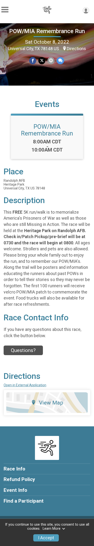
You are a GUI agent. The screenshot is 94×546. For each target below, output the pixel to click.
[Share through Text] (60, 60)
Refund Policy (19, 479)
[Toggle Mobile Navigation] (5, 10)
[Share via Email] (50, 60)
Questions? (23, 350)
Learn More (51, 529)
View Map (51, 402)
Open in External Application (25, 385)
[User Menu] (86, 10)
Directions (76, 48)
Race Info (14, 469)
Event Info (15, 490)
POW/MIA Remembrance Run (47, 31)
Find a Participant (24, 501)
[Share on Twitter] (41, 60)
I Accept (46, 537)
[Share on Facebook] (32, 60)
